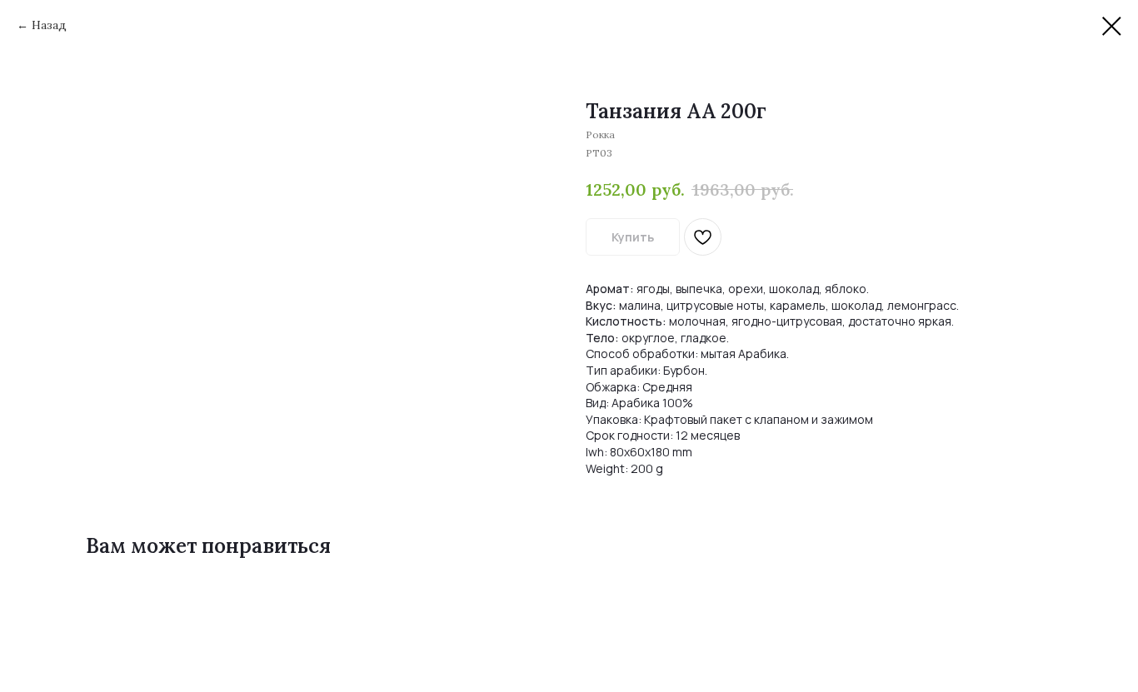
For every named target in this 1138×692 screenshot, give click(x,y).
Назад (49, 24)
